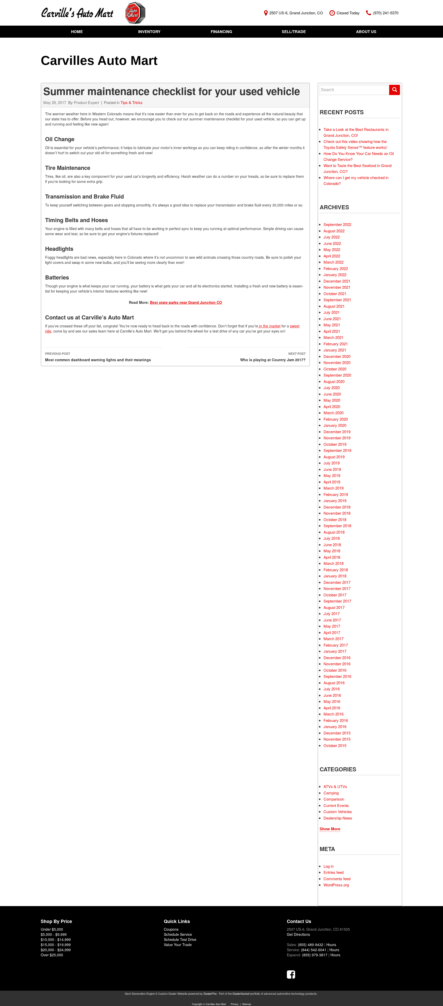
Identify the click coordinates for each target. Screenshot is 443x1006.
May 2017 (332, 626)
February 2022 (336, 268)
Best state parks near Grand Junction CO (186, 302)
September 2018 (337, 525)
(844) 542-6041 (313, 949)
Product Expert (86, 102)
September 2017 (337, 601)
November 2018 (337, 513)
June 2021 (332, 318)
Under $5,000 (52, 929)
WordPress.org (336, 884)
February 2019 (336, 494)
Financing (221, 31)
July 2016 (332, 688)
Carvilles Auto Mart (99, 60)
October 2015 (335, 745)
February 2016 (336, 720)
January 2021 (335, 349)
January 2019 (335, 500)
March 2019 (334, 488)
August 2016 (334, 682)
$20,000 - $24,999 (56, 949)
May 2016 (332, 701)
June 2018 (332, 544)
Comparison (334, 799)
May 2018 (332, 550)
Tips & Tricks (131, 102)
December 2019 (337, 431)
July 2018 (332, 538)
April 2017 (332, 632)
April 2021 (332, 331)
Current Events (336, 805)
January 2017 (335, 651)
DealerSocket (241, 993)
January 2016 (335, 726)
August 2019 (334, 456)
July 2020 (332, 387)
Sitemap (246, 1004)
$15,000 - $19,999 (56, 944)
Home (77, 31)
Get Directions (298, 934)
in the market (269, 325)
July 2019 (332, 462)
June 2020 (332, 394)
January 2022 (335, 274)
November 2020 (337, 362)
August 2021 (334, 306)
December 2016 (337, 657)
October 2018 (335, 519)
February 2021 (336, 343)
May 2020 (332, 400)
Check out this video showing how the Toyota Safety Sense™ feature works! (355, 144)
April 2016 (332, 707)
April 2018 (332, 557)
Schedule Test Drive (180, 939)
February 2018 (336, 569)
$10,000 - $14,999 (56, 939)
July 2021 (332, 312)
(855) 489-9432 (310, 944)
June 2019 (332, 469)
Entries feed (334, 872)
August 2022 (334, 230)
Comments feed (337, 878)
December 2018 (337, 507)
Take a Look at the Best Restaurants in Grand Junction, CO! (356, 132)
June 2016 (332, 695)
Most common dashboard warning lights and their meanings (98, 356)
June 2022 (332, 243)
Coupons (171, 929)
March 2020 (334, 412)
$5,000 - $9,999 (54, 934)
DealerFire (210, 993)
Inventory (149, 31)
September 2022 (337, 224)
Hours (331, 944)
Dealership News (338, 818)
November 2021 (337, 287)
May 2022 (332, 249)
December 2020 (337, 356)
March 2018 (334, 563)
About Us (366, 31)
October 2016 (335, 670)
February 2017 (336, 645)
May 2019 (332, 475)
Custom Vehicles (338, 811)
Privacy (235, 1004)
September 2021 (337, 299)
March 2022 (334, 262)
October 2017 (335, 594)
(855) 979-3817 (314, 954)
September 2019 (337, 450)
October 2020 (335, 368)
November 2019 (337, 437)
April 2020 (332, 406)
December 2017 (337, 582)
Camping (331, 792)
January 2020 (335, 425)
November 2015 (337, 739)
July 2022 (332, 237)
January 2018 (335, 575)
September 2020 (337, 375)
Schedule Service (178, 934)
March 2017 (334, 638)
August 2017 (334, 607)
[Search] (394, 90)
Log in (329, 866)
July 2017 (332, 613)
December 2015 (337, 732)
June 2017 (332, 620)
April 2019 (332, 481)
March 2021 (334, 337)
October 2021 (335, 293)
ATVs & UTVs (335, 786)
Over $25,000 (52, 954)
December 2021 (337, 281)
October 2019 (335, 444)
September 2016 (337, 676)
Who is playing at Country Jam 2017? (273, 356)
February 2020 (336, 419)
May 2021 (332, 324)
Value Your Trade (178, 944)
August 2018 (334, 532)
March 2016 (334, 714)
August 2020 (334, 381)
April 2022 (332, 255)
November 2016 (337, 663)
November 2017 (337, 588)
